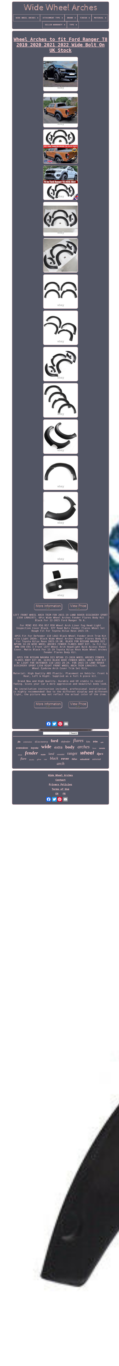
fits (19, 742)
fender (31, 752)
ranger (72, 753)
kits (88, 741)
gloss (39, 759)
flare (23, 758)
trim (95, 741)
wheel (87, 752)
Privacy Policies (60, 784)
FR (64, 793)
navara (102, 748)
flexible (31, 760)
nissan (20, 755)
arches (83, 746)
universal (96, 759)
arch (60, 763)
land (51, 753)
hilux (74, 759)
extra (58, 747)
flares (78, 740)
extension (27, 742)
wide (46, 746)
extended (60, 754)
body (70, 747)
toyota (34, 747)
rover (65, 758)
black (54, 758)
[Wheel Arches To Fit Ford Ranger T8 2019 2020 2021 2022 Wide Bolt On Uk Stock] (61, 74)
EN (56, 793)
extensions (22, 747)
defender (65, 741)
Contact (60, 780)
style (102, 742)
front (94, 748)
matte (43, 755)
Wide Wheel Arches (60, 775)
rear (45, 759)
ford (54, 741)
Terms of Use (60, 789)
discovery (41, 741)
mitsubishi (84, 759)
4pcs (100, 753)
